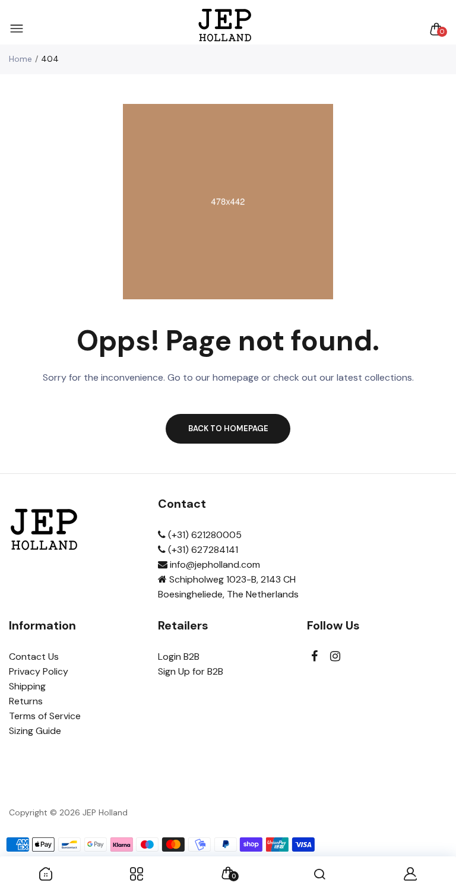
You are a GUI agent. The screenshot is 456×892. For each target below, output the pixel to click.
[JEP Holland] (225, 29)
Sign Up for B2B (190, 671)
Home (20, 58)
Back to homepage (228, 428)
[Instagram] (335, 656)
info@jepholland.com (213, 564)
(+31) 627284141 (202, 549)
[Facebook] (314, 656)
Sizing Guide (35, 731)
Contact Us (34, 656)
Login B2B (179, 656)
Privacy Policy (38, 671)
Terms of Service (45, 716)
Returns (26, 701)
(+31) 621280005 (204, 535)
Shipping (27, 686)
